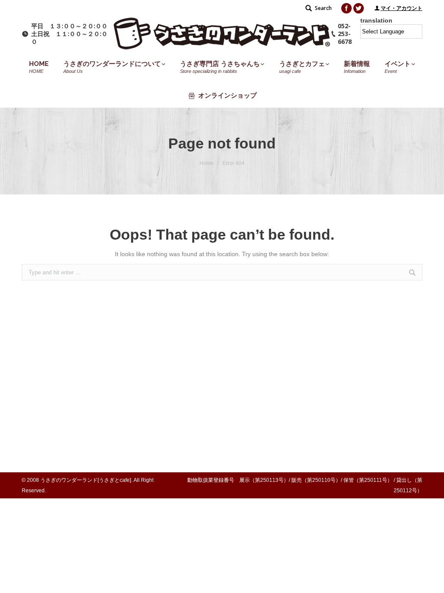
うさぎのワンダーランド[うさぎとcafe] (85, 480)
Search (323, 8)
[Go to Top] (430, 579)
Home (206, 163)
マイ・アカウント (401, 8)
